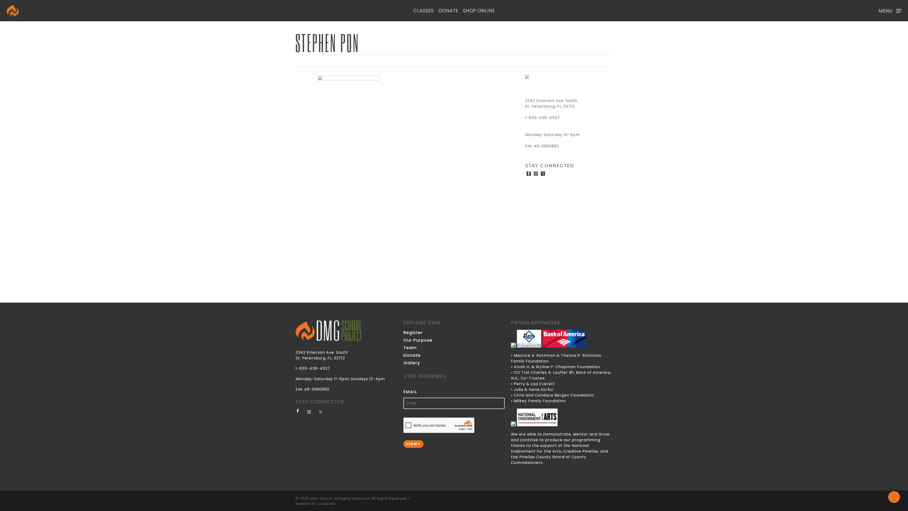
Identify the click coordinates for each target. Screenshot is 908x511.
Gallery (411, 363)
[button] (890, 10)
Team (410, 348)
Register (413, 332)
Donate (412, 355)
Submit (413, 444)
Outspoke (327, 503)
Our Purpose (417, 340)
